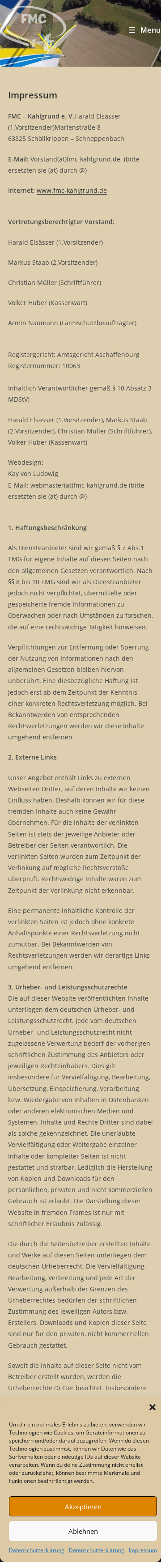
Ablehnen (83, 1531)
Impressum (143, 1550)
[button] (152, 1407)
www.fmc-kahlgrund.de (72, 190)
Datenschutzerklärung (36, 1550)
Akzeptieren (83, 1506)
